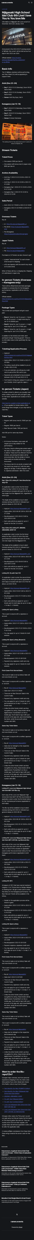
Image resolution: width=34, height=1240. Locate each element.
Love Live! (4, 9)
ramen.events (7, 2)
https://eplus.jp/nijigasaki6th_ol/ (16, 248)
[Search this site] (29, 2)
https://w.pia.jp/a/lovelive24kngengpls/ (16, 234)
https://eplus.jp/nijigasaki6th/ (18, 620)
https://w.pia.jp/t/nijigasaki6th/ (16, 251)
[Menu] (31, 2)
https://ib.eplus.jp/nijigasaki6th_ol (16, 224)
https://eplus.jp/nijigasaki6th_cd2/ (20, 554)
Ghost (20, 1227)
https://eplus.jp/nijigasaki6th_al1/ (20, 588)
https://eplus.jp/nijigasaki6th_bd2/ (20, 859)
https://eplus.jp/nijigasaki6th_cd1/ (20, 508)
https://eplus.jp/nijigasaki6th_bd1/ (20, 816)
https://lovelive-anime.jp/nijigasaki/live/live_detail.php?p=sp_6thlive (13, 60)
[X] (17, 1214)
